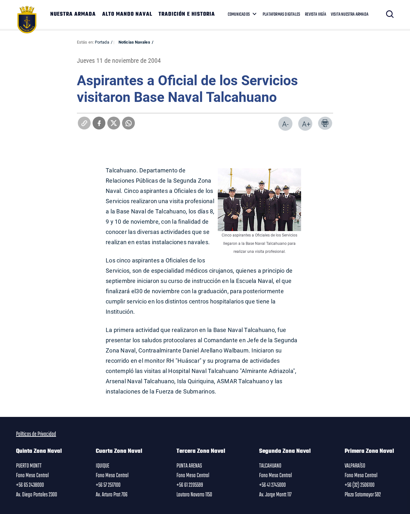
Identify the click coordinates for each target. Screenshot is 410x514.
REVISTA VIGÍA (315, 14)
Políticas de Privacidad (36, 434)
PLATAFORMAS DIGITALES (281, 14)
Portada (102, 42)
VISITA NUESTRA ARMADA (349, 14)
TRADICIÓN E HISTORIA (187, 14)
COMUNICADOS (239, 14)
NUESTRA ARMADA (73, 14)
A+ (306, 123)
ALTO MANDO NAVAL (127, 14)
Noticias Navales (134, 42)
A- (285, 123)
